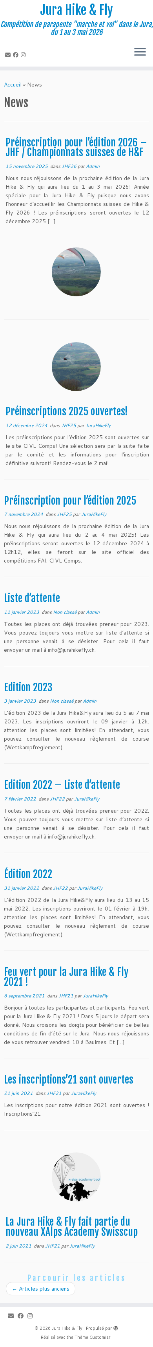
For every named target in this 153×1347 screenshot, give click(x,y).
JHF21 (66, 995)
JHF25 (69, 425)
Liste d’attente (32, 598)
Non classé (65, 612)
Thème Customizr (92, 1337)
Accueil (13, 84)
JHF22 (58, 798)
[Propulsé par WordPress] (115, 1326)
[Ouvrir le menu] (140, 52)
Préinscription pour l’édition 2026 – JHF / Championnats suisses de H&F (76, 147)
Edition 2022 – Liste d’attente (62, 785)
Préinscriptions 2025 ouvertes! (66, 411)
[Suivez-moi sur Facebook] (17, 55)
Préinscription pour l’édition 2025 (70, 500)
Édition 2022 (28, 874)
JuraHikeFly (98, 425)
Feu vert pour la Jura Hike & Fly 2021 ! (66, 977)
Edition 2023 (28, 687)
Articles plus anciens (40, 1289)
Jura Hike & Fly (76, 10)
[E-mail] (9, 55)
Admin (93, 166)
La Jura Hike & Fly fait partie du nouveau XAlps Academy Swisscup (71, 1226)
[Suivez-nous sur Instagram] (24, 55)
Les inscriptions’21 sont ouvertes (68, 1079)
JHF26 (70, 166)
